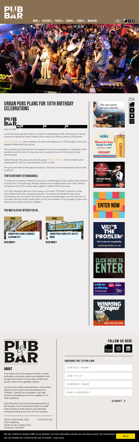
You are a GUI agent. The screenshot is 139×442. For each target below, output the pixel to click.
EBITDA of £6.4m (55, 160)
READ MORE (9, 242)
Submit (117, 401)
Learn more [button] (58, 438)
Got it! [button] (126, 436)
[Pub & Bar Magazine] (13, 13)
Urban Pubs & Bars (13, 141)
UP (132, 121)
